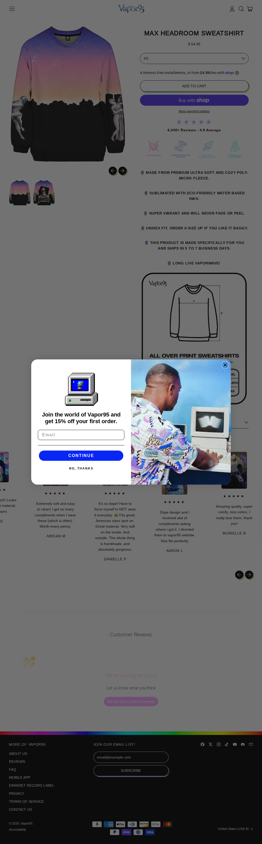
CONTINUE (81, 455)
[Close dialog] (225, 365)
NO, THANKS (81, 468)
